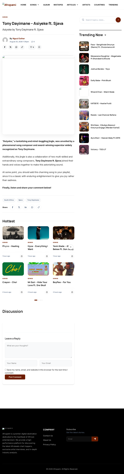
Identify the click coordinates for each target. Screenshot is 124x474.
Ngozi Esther (19, 38)
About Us (47, 440)
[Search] (118, 19)
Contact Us (48, 436)
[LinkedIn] (25, 207)
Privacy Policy (49, 444)
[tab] (35, 300)
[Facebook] (4, 47)
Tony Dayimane (33, 200)
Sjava (21, 200)
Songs (5, 17)
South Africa (9, 200)
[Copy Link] (22, 47)
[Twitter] (10, 47)
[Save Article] (39, 47)
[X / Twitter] (19, 207)
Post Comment (15, 377)
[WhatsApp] (16, 47)
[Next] (70, 247)
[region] (38, 263)
